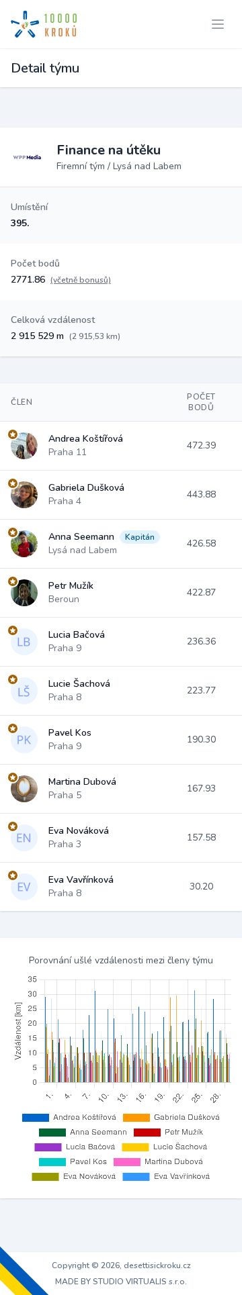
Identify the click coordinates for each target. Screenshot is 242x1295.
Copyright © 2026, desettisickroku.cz (121, 1265)
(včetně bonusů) (80, 280)
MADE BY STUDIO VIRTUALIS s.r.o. (121, 1281)
